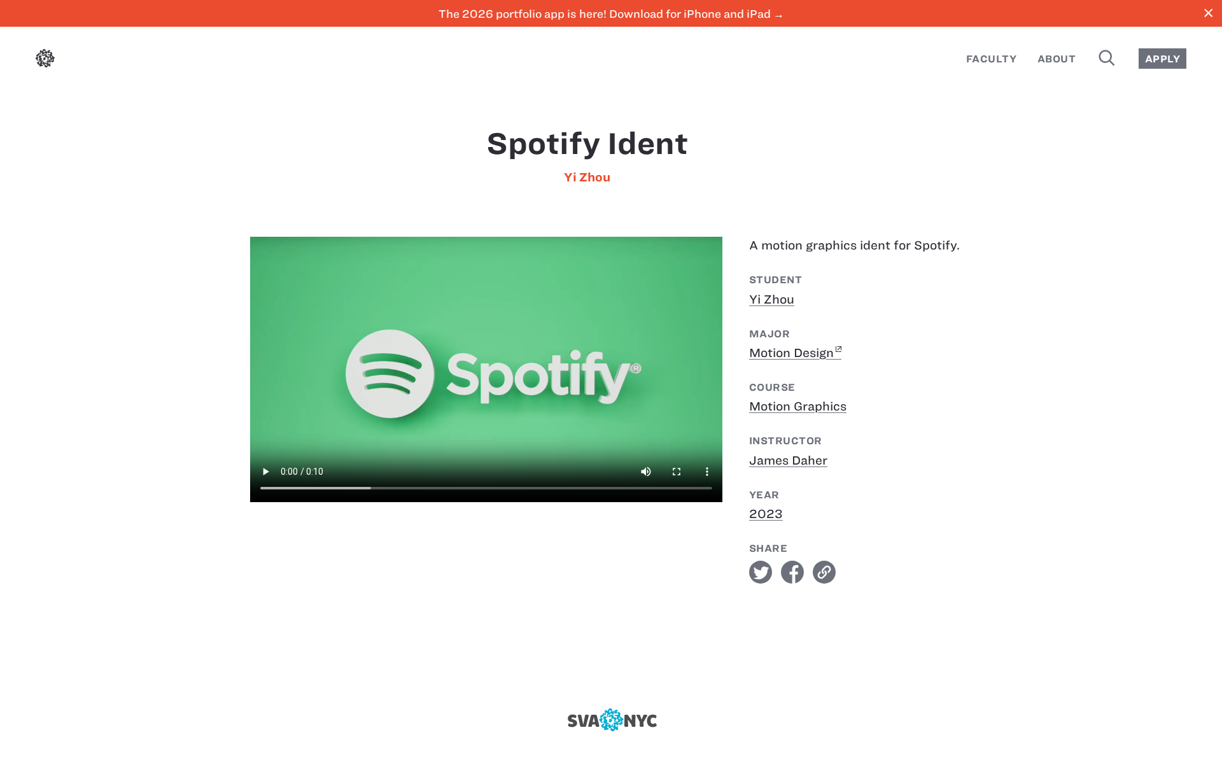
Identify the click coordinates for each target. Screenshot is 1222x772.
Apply (1162, 58)
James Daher (788, 460)
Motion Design (791, 353)
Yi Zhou (587, 177)
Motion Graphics (797, 406)
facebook (792, 572)
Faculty (991, 58)
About (1056, 58)
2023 (766, 514)
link (824, 572)
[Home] (45, 61)
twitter (760, 572)
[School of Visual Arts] (610, 719)
